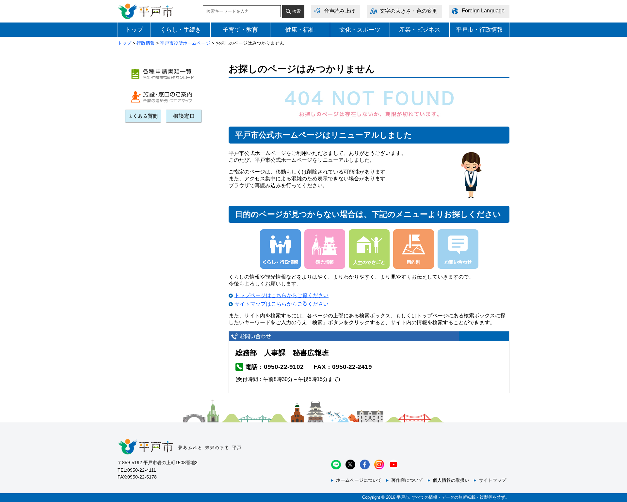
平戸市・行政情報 (479, 29)
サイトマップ (492, 480)
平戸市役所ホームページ (185, 43)
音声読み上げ (339, 11)
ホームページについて (359, 480)
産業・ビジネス (419, 29)
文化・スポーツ (359, 29)
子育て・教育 (240, 29)
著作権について (407, 480)
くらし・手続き (180, 29)
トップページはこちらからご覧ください (281, 295)
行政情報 (146, 43)
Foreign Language (483, 10)
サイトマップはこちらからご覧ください (281, 304)
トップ (134, 29)
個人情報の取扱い (451, 480)
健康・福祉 (300, 29)
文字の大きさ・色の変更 (408, 11)
